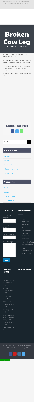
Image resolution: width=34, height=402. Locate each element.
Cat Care (7, 188)
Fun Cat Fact (8, 173)
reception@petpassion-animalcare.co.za (17, 3)
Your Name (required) (7, 217)
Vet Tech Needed (10, 165)
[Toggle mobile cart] (27, 17)
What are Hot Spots (11, 169)
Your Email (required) (7, 226)
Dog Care (7, 192)
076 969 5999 (25, 1)
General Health (9, 196)
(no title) (7, 156)
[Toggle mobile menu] (30, 17)
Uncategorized (9, 200)
